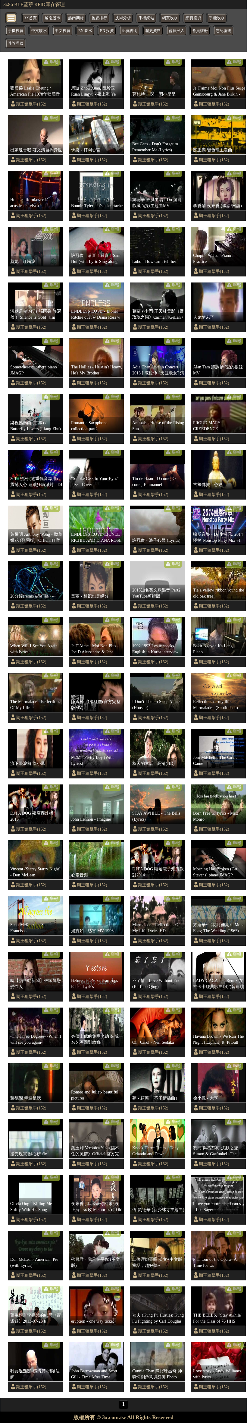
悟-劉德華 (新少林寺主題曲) (158, 1209)
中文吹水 (39, 31)
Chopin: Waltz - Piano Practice (212, 258)
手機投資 (15, 31)
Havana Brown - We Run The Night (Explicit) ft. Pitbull (218, 1039)
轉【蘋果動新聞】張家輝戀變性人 (35, 983)
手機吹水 (217, 18)
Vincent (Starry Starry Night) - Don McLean (35, 871)
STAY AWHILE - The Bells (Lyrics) (156, 816)
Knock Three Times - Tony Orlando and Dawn (155, 1150)
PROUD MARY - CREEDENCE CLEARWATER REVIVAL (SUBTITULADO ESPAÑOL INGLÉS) (218, 426)
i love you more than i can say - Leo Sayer (219, 1206)
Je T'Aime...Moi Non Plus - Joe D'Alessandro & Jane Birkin (95, 649)
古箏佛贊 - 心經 (207, 484)
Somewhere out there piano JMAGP (33, 369)
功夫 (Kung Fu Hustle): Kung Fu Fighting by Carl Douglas (158, 1318)
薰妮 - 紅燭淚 (22, 261)
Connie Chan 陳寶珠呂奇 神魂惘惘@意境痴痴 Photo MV (157, 1374)
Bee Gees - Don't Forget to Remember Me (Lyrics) (155, 146)
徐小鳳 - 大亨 (205, 1098)
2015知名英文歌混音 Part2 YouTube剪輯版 (156, 593)
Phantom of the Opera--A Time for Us (214, 1262)
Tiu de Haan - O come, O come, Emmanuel (154, 481)
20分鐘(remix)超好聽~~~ (33, 596)
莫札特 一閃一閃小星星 (154, 94)
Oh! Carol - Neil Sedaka (153, 1042)
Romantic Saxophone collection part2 (89, 425)
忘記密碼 (223, 31)
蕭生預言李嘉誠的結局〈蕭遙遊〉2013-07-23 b (35, 1318)
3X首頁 (30, 18)
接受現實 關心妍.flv (28, 1153)
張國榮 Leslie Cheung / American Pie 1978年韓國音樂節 (35, 91)
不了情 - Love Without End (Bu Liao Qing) (156, 983)
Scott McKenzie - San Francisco (29, 927)
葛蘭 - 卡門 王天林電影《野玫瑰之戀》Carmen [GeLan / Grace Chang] (158, 314)
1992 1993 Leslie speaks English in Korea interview (155, 648)
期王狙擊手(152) (31, 104)
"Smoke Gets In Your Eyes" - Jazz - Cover (96, 481)
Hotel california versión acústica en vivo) (30, 202)
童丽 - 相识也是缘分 (90, 596)
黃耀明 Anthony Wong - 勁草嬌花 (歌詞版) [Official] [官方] (36, 537)
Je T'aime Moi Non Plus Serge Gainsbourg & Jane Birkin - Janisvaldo (219, 91)
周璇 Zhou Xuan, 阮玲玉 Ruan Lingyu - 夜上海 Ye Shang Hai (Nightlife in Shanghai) (93, 91)
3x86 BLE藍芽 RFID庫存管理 (34, 4)
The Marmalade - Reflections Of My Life (35, 704)
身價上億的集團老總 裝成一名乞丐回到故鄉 (97, 1039)
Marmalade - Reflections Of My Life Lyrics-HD (156, 927)
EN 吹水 (85, 31)
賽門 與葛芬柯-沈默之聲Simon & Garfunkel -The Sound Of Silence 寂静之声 (217, 1151)
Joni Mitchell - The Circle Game (215, 760)
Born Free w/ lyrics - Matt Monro (215, 816)
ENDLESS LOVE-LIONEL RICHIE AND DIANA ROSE (96, 537)
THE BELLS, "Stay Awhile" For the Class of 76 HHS (217, 1318)
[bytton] (11, 17)
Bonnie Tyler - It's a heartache (97, 205)
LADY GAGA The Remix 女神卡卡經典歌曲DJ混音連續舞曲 (218, 983)
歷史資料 (153, 31)
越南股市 (52, 18)
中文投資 (62, 31)
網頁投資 (193, 18)
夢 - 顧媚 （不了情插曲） (156, 1098)
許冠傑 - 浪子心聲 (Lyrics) (156, 540)
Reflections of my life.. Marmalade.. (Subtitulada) (215, 704)
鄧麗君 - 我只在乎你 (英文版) (95, 1262)
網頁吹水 (170, 18)
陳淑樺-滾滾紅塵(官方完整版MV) (95, 704)
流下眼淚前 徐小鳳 (27, 763)
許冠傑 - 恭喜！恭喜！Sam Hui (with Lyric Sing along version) (95, 258)
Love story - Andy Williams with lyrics (217, 1373)
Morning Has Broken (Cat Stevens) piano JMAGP (215, 871)
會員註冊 (200, 31)
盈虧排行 (99, 18)
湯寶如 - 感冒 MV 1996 (92, 930)
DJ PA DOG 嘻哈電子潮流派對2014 (158, 871)
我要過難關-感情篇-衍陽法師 (35, 1373)
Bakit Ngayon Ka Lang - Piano (214, 648)
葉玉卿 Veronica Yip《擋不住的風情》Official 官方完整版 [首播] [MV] (95, 1151)
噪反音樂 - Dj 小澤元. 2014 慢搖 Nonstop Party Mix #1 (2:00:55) (218, 537)
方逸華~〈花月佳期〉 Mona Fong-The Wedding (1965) (218, 927)
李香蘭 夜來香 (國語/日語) (217, 205)
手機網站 (146, 18)
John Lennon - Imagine (91, 819)
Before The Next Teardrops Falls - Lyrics (94, 983)
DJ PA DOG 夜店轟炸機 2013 (31, 816)
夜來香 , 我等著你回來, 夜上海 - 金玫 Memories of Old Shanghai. (96, 1207)
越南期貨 (76, 18)
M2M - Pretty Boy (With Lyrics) (92, 760)
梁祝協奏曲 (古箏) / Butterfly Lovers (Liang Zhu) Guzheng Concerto (35, 426)
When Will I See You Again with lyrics (34, 648)
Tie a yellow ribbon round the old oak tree (218, 593)
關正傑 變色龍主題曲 (212, 149)
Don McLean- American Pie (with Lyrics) (34, 1262)
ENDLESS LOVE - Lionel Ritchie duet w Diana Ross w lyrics (95, 314)
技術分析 (123, 18)
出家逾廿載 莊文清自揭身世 (36, 149)
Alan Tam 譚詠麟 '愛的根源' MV (218, 369)
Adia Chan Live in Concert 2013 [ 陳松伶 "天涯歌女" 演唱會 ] (158, 370)
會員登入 (176, 31)
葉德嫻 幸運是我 (25, 1098)
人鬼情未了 (203, 317)
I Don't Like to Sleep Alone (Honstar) (156, 704)
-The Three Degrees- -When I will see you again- (35, 1039)
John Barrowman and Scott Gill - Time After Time (94, 1373)
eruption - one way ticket (92, 1321)
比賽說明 (129, 31)
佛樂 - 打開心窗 (85, 149)
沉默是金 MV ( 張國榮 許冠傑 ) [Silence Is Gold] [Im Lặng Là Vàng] (35, 314)
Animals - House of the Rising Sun (158, 425)
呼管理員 (15, 43)
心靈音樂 (79, 874)
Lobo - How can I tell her (154, 261)
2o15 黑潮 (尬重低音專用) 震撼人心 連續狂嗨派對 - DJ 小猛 (36, 481)
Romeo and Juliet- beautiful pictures (94, 1095)
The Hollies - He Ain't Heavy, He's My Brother (96, 369)
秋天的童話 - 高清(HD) (153, 763)
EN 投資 (107, 31)
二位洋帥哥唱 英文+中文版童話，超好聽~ (157, 1262)
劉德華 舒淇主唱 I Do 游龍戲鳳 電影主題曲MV (157, 202)
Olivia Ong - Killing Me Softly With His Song (31, 1206)
